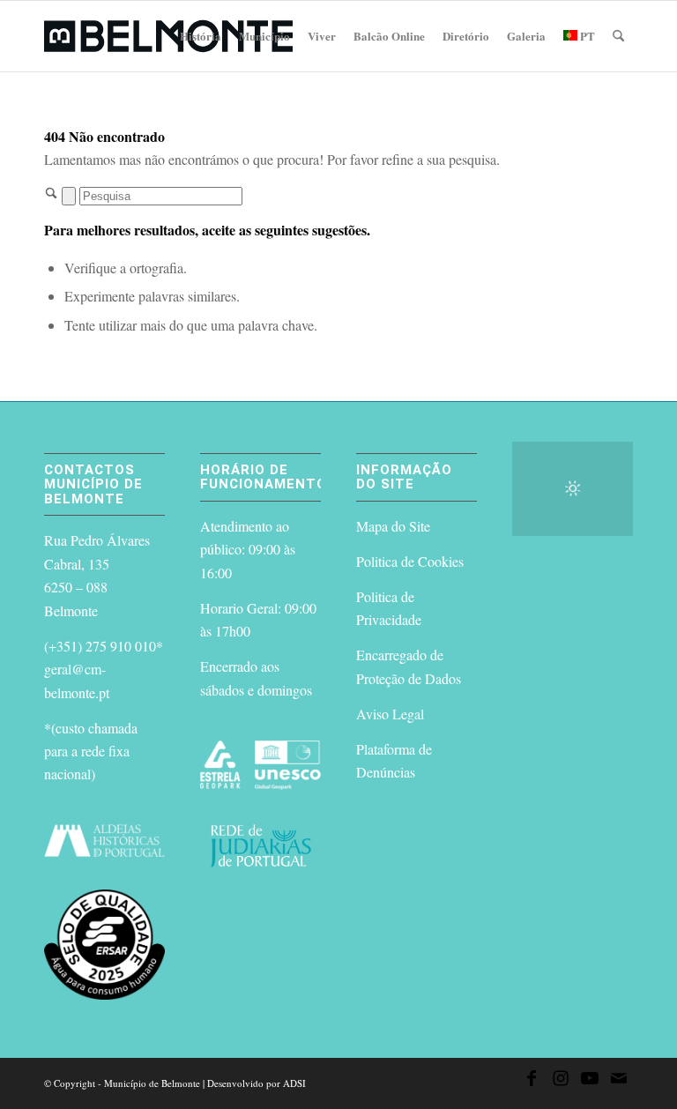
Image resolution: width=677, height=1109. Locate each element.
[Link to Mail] (619, 1081)
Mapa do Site (393, 526)
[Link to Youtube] (590, 1081)
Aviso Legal (390, 713)
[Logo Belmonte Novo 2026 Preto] (168, 36)
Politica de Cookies (410, 561)
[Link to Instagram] (560, 1081)
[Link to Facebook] (531, 1081)
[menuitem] (200, 36)
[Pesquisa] (618, 36)
